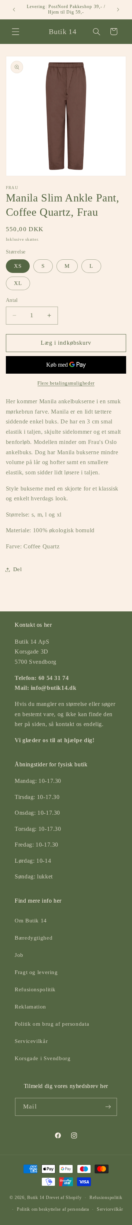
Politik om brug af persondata (52, 1024)
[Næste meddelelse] (118, 9)
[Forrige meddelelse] (14, 9)
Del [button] (17, 569)
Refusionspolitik (35, 989)
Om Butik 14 (31, 921)
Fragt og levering (36, 972)
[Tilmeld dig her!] (107, 1107)
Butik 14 (35, 1197)
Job (19, 955)
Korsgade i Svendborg (43, 1058)
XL (18, 283)
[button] (15, 31)
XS (18, 266)
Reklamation (30, 1007)
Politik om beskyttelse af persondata (53, 1209)
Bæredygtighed (33, 938)
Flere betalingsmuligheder (65, 383)
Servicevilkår (31, 1041)
